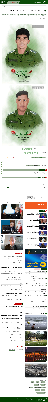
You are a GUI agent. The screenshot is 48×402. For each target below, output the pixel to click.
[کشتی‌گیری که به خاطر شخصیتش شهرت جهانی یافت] (43, 215)
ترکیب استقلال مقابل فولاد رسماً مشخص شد (15, 289)
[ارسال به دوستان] (4, 6)
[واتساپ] (1, 169)
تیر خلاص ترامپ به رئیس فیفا (34, 220)
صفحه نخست (43, 7)
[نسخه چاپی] (3, 6)
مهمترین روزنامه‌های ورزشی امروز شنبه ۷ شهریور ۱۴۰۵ (14, 277)
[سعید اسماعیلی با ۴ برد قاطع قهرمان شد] (43, 227)
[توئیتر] (1, 168)
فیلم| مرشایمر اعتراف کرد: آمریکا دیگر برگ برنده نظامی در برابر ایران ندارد (12, 246)
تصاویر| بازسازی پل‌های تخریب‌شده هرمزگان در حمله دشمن (35, 375)
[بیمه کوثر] (36, 265)
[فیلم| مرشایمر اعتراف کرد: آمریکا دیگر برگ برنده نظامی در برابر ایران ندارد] (12, 242)
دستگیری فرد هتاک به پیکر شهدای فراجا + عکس (38, 174)
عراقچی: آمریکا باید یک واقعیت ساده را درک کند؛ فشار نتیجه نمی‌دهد (35, 295)
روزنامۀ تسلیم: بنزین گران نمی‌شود (16, 334)
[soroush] (25, 153)
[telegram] (35, 153)
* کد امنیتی (43, 194)
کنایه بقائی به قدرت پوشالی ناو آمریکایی (15, 337)
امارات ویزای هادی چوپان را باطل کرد (33, 238)
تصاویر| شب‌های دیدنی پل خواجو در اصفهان (37, 359)
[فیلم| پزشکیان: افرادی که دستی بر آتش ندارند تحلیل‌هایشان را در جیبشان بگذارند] (12, 211)
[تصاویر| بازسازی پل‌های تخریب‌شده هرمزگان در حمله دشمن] (36, 370)
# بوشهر (37, 382)
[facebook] (30, 153)
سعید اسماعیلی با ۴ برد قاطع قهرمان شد (33, 226)
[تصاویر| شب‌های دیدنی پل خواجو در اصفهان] (36, 354)
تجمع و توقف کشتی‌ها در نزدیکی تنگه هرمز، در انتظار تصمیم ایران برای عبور (12, 323)
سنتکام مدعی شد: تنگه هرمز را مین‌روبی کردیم (39, 308)
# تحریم (30, 387)
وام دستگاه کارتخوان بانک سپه (18, 353)
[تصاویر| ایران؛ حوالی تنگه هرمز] (36, 322)
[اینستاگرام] (1, 166)
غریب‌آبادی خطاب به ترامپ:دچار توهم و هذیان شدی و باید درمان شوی (35, 298)
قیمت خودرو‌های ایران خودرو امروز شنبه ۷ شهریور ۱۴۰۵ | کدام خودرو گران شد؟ (11, 274)
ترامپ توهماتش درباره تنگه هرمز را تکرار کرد (39, 306)
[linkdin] (27, 153)
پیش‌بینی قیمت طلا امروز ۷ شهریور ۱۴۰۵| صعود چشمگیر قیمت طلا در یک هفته (11, 268)
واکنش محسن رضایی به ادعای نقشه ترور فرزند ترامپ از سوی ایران (36, 283)
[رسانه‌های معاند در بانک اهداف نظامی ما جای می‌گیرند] (43, 233)
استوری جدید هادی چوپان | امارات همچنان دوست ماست (13, 331)
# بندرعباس (43, 382)
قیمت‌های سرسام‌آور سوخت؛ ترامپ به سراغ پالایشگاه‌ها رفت (37, 276)
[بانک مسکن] (36, 205)
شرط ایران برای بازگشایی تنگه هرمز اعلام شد (39, 278)
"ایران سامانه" (27, 399)
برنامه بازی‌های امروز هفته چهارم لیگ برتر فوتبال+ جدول (37, 271)
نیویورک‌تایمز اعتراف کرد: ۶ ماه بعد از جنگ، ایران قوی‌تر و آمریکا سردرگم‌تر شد (11, 286)
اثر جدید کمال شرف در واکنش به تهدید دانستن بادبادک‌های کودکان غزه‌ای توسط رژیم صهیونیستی (11, 328)
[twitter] (32, 153)
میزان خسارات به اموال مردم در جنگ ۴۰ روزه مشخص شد (13, 299)
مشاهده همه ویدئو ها (5, 203)
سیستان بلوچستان (35, 165)
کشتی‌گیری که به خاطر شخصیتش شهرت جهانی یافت (33, 215)
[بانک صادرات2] (36, 258)
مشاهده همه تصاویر (28, 313)
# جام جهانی (36, 384)
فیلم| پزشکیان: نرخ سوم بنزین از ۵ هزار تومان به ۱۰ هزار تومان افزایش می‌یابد (12, 231)
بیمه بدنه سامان (12, 349)
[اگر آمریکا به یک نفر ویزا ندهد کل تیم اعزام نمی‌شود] (43, 245)
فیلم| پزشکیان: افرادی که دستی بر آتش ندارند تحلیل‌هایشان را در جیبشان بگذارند (13, 216)
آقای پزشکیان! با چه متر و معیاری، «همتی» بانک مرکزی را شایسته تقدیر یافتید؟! (12, 307)
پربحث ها (37, 269)
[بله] (1, 164)
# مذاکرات (43, 390)
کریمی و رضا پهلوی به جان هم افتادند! (16, 340)
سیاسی (38, 7)
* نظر (24, 181)
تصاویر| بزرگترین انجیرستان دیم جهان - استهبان (36, 343)
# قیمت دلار (37, 390)
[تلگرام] (1, 171)
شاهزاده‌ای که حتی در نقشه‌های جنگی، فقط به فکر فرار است (13, 256)
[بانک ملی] (36, 251)
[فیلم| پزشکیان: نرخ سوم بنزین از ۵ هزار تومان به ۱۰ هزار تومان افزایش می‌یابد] (12, 227)
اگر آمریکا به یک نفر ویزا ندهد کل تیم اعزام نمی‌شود (33, 245)
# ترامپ (32, 382)
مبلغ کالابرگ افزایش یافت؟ (18, 265)
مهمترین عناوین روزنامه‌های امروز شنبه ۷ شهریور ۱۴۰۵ (14, 279)
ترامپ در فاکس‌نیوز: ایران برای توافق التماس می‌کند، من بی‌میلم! (36, 304)
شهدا (28, 165)
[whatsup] (37, 153)
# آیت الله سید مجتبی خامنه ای (39, 387)
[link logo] (40, 2)
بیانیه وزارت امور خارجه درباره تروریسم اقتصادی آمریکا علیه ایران (36, 301)
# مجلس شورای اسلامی (41, 392)
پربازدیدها (44, 269)
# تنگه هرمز (43, 384)
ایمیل (44, 187)
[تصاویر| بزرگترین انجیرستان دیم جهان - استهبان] (36, 338)
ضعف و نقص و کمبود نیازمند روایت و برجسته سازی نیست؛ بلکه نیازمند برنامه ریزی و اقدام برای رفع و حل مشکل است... (11, 292)
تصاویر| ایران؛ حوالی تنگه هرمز (39, 328)
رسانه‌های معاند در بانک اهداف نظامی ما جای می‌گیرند (33, 233)
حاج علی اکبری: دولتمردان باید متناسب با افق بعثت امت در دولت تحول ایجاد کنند (35, 288)
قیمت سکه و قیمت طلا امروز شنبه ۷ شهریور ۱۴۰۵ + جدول (13, 271)
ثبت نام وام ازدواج (20, 349)
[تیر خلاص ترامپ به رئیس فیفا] (43, 221)
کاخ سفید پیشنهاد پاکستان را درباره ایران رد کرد (39, 285)
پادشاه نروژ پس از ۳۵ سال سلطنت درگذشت (39, 280)
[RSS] (1, 173)
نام (44, 181)
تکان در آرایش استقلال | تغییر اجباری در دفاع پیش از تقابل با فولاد (36, 273)
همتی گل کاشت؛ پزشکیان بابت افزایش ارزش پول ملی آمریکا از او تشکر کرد (12, 319)
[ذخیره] (6, 6)
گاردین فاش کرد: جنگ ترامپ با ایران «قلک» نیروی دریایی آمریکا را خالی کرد (35, 292)
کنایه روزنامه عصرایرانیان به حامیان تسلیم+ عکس (15, 262)
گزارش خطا (4, 158)
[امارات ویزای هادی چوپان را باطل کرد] (43, 239)
